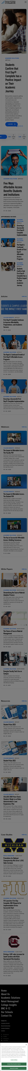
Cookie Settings (14, 1059)
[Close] (26, 1044)
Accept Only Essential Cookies (14, 1064)
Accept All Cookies (14, 1068)
